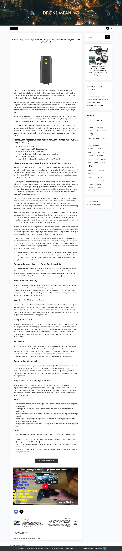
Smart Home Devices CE (95, 204)
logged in (26, 538)
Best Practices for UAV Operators (98, 99)
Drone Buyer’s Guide (94, 102)
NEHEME (96, 162)
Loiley (96, 159)
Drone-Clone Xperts (93, 138)
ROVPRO (98, 174)
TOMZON (99, 184)
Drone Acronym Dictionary (96, 105)
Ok (105, 548)
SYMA (100, 177)
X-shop (96, 190)
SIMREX (91, 177)
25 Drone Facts (93, 93)
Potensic (91, 170)
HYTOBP (90, 156)
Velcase (99, 187)
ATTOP (89, 120)
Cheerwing (90, 127)
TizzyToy (105, 181)
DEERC (104, 131)
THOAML (97, 181)
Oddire (103, 162)
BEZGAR (90, 124)
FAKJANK (95, 142)
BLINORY (105, 124)
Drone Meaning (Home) (95, 86)
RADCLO (101, 170)
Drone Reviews (93, 90)
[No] (120, 548)
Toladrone (90, 184)
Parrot (46, 46)
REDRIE (90, 174)
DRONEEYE (105, 138)
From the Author (93, 145)
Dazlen (97, 130)
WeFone (89, 190)
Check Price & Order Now (46, 461)
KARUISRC (100, 156)
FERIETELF (103, 142)
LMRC (89, 159)
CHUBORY (100, 127)
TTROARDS (90, 187)
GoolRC (90, 152)
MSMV (89, 162)
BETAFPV (98, 120)
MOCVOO (103, 159)
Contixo (90, 130)
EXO (89, 142)
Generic (100, 149)
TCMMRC (90, 181)
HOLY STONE (100, 152)
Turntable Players (93, 201)
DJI (91, 134)
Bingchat (97, 124)
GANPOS (90, 149)
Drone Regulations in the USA (97, 96)
